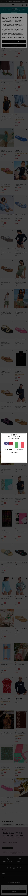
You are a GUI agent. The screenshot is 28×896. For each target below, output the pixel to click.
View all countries (14, 452)
